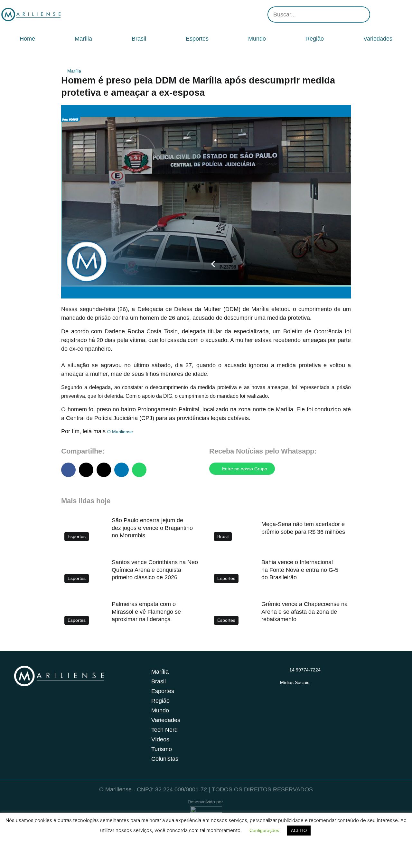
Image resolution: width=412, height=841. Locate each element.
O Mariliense (120, 431)
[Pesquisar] (361, 14)
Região (314, 38)
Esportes (197, 38)
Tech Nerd (164, 730)
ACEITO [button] (299, 830)
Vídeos (160, 739)
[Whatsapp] (405, 14)
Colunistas (164, 759)
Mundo (257, 38)
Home (27, 38)
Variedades (377, 38)
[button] (68, 470)
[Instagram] (376, 14)
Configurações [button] (264, 830)
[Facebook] (386, 14)
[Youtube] (396, 14)
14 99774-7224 (305, 669)
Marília (83, 38)
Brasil (139, 38)
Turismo (161, 749)
